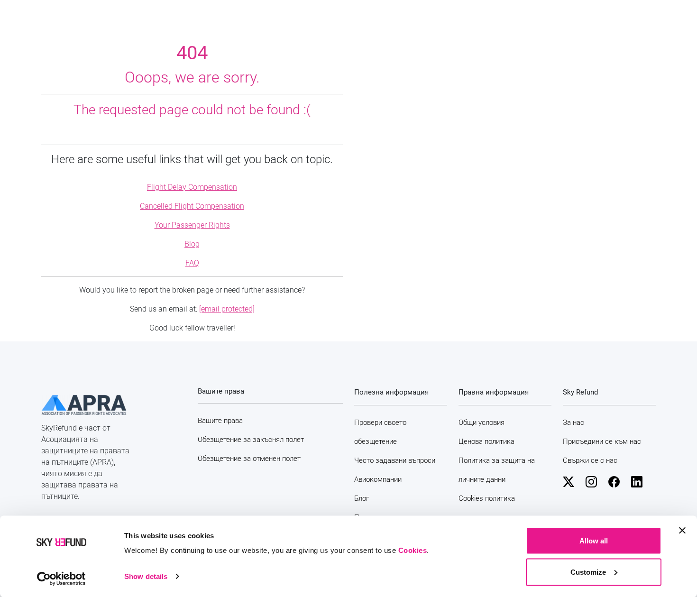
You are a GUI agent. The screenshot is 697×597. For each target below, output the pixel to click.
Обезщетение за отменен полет (249, 458)
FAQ (192, 262)
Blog (192, 243)
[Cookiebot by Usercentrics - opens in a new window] (61, 578)
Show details (145, 576)
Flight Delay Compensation (192, 187)
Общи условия (481, 422)
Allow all (593, 541)
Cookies (412, 550)
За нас (573, 422)
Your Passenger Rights (192, 225)
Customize (588, 572)
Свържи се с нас (590, 460)
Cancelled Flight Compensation (192, 206)
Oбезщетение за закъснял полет (251, 439)
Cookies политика (487, 498)
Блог (361, 498)
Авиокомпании (378, 479)
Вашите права (220, 420)
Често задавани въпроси (394, 460)
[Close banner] (682, 530)
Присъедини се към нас (602, 441)
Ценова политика (486, 441)
